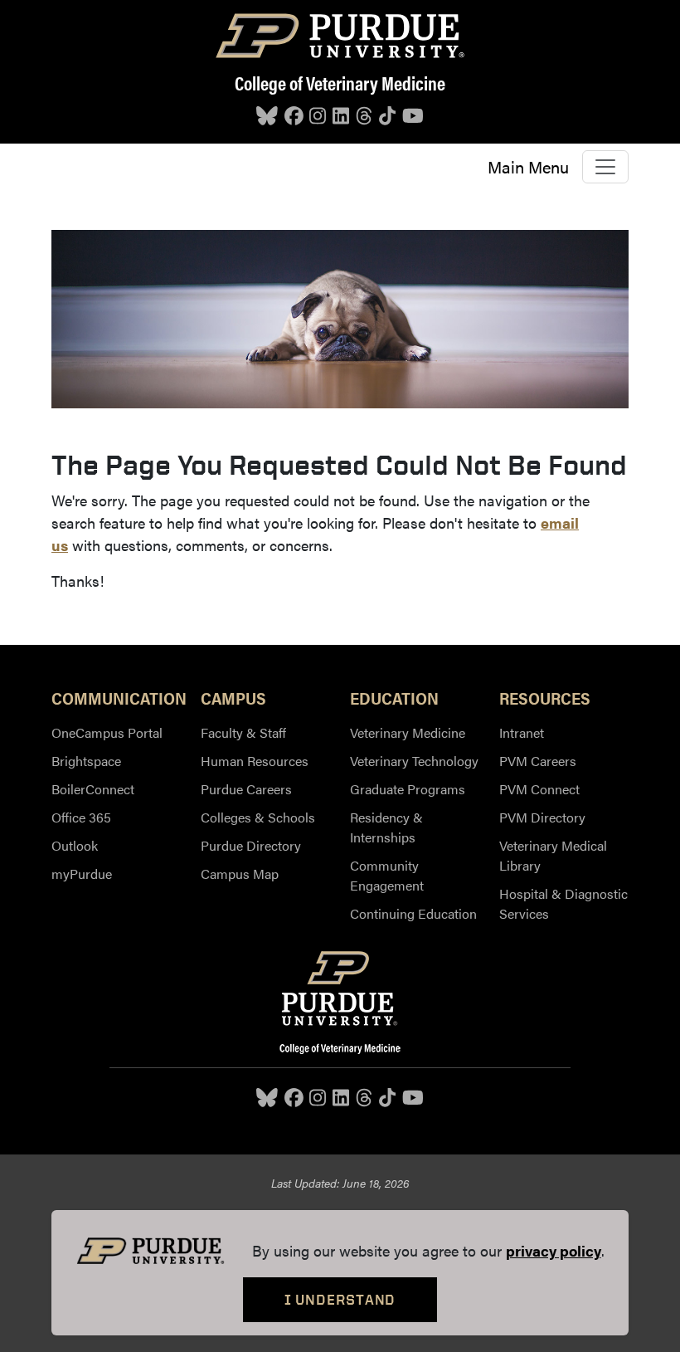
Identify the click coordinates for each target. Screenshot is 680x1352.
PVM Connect (539, 788)
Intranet (521, 732)
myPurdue (81, 873)
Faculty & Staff (243, 732)
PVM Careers (537, 760)
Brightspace (86, 760)
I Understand (340, 1299)
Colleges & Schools (258, 817)
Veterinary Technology (414, 760)
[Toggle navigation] (605, 166)
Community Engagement (387, 875)
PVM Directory (542, 817)
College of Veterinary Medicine (340, 82)
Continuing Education (413, 913)
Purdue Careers (246, 788)
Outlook (74, 845)
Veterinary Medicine (407, 732)
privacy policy (553, 1250)
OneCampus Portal (107, 732)
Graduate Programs (407, 788)
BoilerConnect (92, 788)
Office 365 (81, 817)
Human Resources (254, 760)
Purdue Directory (251, 845)
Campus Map (240, 873)
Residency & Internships (386, 827)
